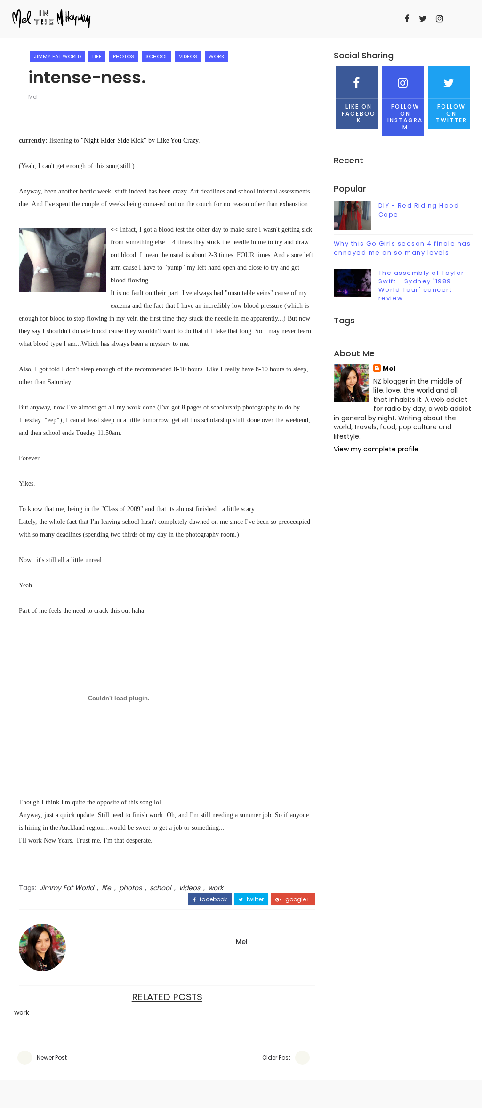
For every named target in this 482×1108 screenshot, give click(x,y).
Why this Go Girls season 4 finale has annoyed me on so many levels (402, 248)
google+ (297, 899)
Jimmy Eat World (57, 56)
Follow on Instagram (405, 117)
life (97, 56)
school (156, 56)
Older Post (276, 1057)
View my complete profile (376, 449)
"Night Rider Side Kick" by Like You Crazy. (140, 140)
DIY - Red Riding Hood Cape (418, 209)
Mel (33, 97)
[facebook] (407, 19)
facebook (212, 899)
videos (188, 56)
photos (123, 56)
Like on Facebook (359, 113)
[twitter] (423, 19)
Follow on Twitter (451, 113)
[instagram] (440, 19)
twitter (254, 899)
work (217, 56)
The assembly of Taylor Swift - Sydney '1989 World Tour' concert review (421, 285)
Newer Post (52, 1057)
